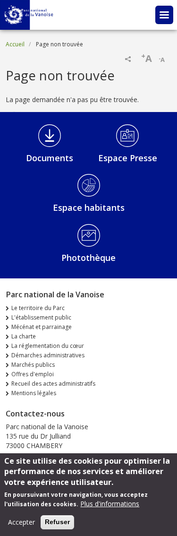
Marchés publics (33, 365)
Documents (49, 158)
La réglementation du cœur (47, 346)
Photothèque (88, 257)
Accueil (15, 44)
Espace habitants (89, 207)
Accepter (21, 522)
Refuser (57, 522)
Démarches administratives (47, 355)
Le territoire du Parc (38, 308)
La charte (23, 336)
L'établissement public (41, 317)
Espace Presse (127, 158)
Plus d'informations (109, 503)
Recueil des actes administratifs (53, 384)
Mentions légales (33, 393)
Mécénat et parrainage (41, 327)
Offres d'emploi (32, 374)
